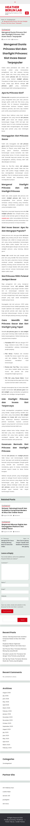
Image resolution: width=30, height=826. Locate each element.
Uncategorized (6, 29)
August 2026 (7, 692)
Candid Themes (20, 822)
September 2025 (8, 726)
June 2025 (6, 735)
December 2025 (7, 717)
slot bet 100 (6, 795)
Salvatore (15, 39)
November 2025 (8, 720)
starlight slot (5, 218)
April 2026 (6, 705)
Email (3, 589)
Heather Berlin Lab (13, 8)
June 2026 (6, 698)
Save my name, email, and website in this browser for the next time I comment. (13, 606)
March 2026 (6, 708)
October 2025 (7, 723)
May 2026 (6, 702)
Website (3, 596)
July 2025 (5, 732)
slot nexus (6, 803)
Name (3, 582)
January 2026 (7, 714)
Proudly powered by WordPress (14, 820)
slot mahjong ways (8, 787)
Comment (4, 563)
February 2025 (7, 748)
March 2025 (6, 744)
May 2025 (6, 738)
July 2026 (5, 695)
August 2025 (7, 729)
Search (22, 620)
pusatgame (6, 799)
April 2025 (6, 741)
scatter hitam (7, 791)
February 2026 (7, 711)
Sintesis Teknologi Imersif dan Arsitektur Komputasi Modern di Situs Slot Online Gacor (14, 510)
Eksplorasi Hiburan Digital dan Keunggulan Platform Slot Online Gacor (14, 526)
